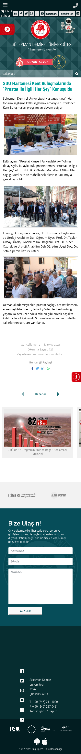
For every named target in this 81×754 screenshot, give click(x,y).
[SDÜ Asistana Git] (67, 25)
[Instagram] (31, 13)
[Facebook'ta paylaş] (34, 368)
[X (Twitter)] (26, 13)
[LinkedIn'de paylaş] (44, 368)
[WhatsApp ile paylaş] (48, 368)
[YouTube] (42, 13)
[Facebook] (21, 13)
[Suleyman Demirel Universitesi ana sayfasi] (40, 5)
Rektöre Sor (67, 13)
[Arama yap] (77, 74)
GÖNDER (25, 611)
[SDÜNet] (51, 13)
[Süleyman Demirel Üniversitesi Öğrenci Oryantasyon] (41, 62)
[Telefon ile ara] (75, 4)
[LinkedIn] (37, 13)
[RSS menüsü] (22, 720)
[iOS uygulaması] (44, 741)
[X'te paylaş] (38, 368)
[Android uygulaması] (37, 741)
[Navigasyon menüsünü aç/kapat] (6, 5)
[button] (77, 13)
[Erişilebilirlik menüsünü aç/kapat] (76, 377)
